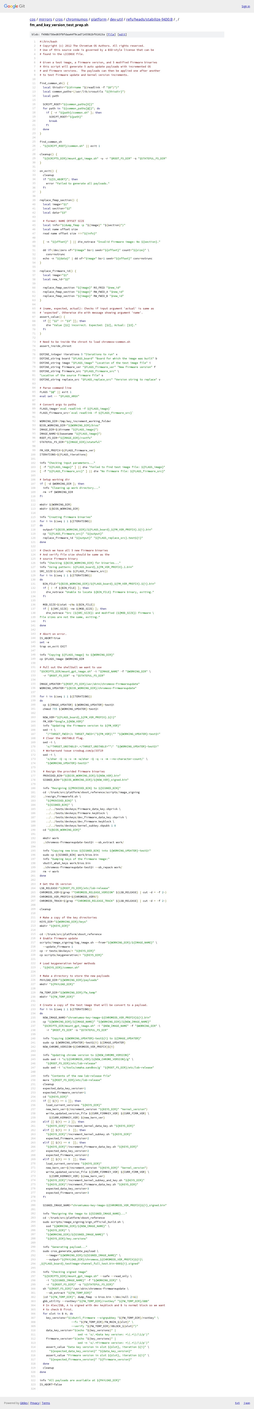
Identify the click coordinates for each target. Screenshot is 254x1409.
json (247, 1403)
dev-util (116, 19)
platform (99, 19)
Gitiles (24, 1403)
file (111, 34)
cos (33, 19)
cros (59, 19)
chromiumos (77, 19)
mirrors (45, 19)
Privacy (34, 1403)
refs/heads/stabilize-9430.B (149, 19)
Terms (46, 1403)
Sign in (246, 6)
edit (122, 34)
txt (237, 1403)
